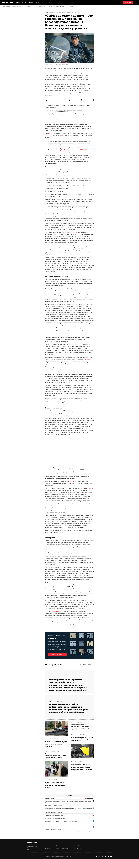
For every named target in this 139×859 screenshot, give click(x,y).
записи (49, 133)
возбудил (87, 367)
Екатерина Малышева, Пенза (73, 12)
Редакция (47, 848)
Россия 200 (77, 845)
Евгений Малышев (62, 12)
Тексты (37, 2)
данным (90, 359)
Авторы (47, 845)
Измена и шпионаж (54, 6)
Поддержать (128, 2)
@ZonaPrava (64, 150)
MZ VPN (76, 843)
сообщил (73, 481)
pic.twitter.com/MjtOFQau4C (77, 150)
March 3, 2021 (69, 152)
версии (66, 225)
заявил (58, 585)
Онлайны (31, 2)
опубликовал (74, 232)
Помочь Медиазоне (57, 654)
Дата (42, 2)
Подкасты (47, 2)
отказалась (54, 611)
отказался (78, 411)
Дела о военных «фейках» (41, 6)
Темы (46, 843)
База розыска (77, 848)
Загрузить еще (69, 795)
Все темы (71, 6)
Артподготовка (6, 6)
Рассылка (58, 845)
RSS (58, 843)
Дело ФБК (62, 6)
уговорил (90, 488)
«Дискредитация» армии (17, 6)
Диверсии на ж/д (29, 6)
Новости (18, 2)
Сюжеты (24, 2)
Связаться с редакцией (88, 664)
